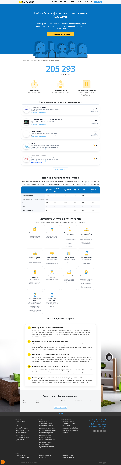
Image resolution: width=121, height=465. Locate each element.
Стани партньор (20, 435)
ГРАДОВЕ (63, 2)
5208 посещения (94, 111)
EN (91, 2)
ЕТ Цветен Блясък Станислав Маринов (46, 119)
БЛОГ (86, 2)
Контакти (18, 425)
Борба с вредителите (45, 437)
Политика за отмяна (68, 434)
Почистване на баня (69, 276)
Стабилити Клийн (38, 156)
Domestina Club (20, 421)
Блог (17, 441)
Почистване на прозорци (52, 276)
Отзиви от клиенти (21, 432)
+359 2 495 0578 (98, 419)
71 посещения (94, 123)
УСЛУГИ (54, 2)
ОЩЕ (79, 2)
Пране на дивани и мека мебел (34, 258)
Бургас (37, 401)
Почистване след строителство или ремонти (69, 234)
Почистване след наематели (47, 428)
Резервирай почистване (60, 34)
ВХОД (99, 2)
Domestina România (44, 457)
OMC (33, 144)
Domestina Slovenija (67, 455)
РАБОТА (72, 2)
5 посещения (95, 160)
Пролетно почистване (52, 233)
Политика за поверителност (70, 428)
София (23, 401)
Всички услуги (43, 421)
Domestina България (68, 457)
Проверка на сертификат (23, 437)
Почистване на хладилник (35, 276)
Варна (49, 401)
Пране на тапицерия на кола (47, 439)
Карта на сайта (20, 439)
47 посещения (94, 148)
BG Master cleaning (38, 107)
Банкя (89, 401)
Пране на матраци (52, 257)
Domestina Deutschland (22, 457)
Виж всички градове (60, 407)
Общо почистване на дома (35, 299)
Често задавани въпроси (23, 427)
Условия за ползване (68, 421)
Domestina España (21, 455)
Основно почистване (35, 233)
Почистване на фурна (86, 257)
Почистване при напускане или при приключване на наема (86, 235)
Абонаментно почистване (52, 299)
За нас (18, 423)
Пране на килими (69, 257)
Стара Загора (78, 401)
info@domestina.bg (98, 424)
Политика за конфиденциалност (71, 427)
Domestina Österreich (45, 455)
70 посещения (94, 135)
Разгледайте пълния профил (39, 112)
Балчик (37, 402)
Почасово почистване (86, 276)
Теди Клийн (36, 131)
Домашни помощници (22, 430)
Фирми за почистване (22, 428)
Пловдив (63, 401)
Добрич (24, 402)
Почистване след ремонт (46, 425)
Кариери (18, 434)
